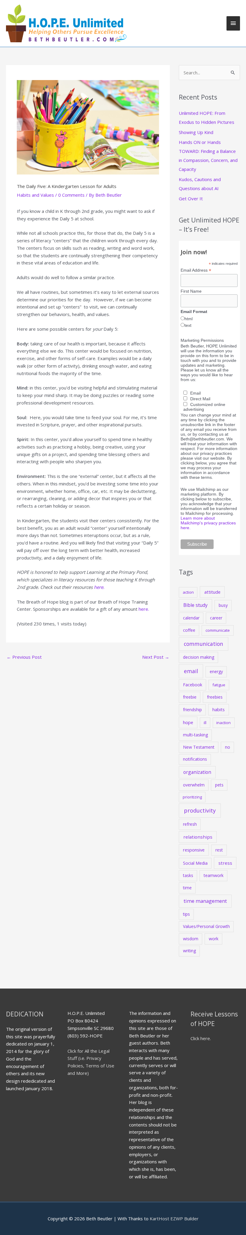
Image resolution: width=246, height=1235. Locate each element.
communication (203, 643)
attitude (212, 592)
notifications (195, 759)
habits (218, 709)
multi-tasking (195, 735)
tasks (188, 875)
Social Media (195, 863)
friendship (192, 709)
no (227, 747)
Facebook (192, 685)
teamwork (214, 875)
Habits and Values (35, 195)
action (188, 592)
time (187, 887)
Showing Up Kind (196, 132)
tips (186, 914)
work (213, 938)
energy (216, 671)
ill (205, 722)
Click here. (200, 1038)
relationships (197, 837)
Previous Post (24, 657)
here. (99, 587)
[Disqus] (88, 738)
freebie (189, 697)
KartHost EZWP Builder (173, 1219)
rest (219, 850)
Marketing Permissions (202, 340)
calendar (191, 618)
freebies (215, 697)
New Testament (198, 747)
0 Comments (71, 195)
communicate (218, 630)
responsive (194, 850)
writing (189, 950)
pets (219, 785)
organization (197, 772)
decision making (198, 657)
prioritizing (192, 797)
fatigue (218, 685)
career (216, 618)
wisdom (190, 938)
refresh (190, 824)
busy (223, 605)
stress (225, 863)
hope (188, 722)
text (187, 325)
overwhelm (194, 785)
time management (205, 900)
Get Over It (191, 198)
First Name (191, 291)
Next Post (155, 657)
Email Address (196, 270)
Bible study (195, 605)
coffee (189, 630)
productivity (200, 810)
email (191, 671)
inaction (223, 722)
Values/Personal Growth (206, 926)
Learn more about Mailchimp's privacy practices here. (208, 523)
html (188, 318)
